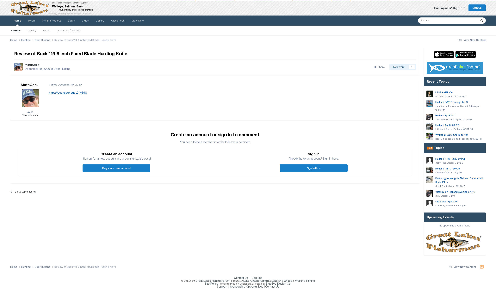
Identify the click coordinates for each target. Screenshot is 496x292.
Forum (31, 20)
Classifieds (118, 20)
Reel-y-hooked (443, 138)
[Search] (481, 20)
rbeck (438, 186)
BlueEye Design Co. (278, 283)
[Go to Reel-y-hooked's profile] (429, 136)
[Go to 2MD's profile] (429, 117)
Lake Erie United (281, 280)
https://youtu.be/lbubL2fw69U (68, 92)
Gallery (32, 30)
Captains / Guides (69, 30)
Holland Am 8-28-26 (447, 125)
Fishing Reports (51, 20)
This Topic (466, 20)
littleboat (440, 129)
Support (222, 286)
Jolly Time (440, 163)
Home (17, 20)
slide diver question (446, 201)
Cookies (256, 277)
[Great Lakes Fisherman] (455, 242)
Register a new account (116, 168)
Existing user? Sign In (448, 8)
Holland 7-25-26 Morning (450, 158)
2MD (437, 119)
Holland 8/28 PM (445, 115)
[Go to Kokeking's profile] (429, 203)
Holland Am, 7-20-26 (447, 168)
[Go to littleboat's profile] (429, 126)
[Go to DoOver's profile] (429, 94)
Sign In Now (314, 168)
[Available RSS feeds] (482, 267)
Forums (16, 30)
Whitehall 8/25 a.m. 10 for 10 (451, 134)
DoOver (439, 96)
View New (138, 20)
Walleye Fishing (305, 280)
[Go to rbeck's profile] (429, 179)
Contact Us (241, 277)
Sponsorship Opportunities (246, 286)
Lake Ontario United (256, 280)
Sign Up (477, 7)
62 (31, 112)
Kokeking (440, 205)
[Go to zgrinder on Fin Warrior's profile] (429, 103)
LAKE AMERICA (444, 92)
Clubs (85, 20)
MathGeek (32, 64)
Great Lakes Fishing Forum (212, 280)
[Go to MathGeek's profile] (18, 67)
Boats (71, 20)
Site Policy (211, 283)
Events (47, 30)
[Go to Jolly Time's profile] (429, 160)
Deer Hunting (62, 68)
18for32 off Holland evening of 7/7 (455, 191)
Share (380, 66)
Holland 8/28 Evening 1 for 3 (451, 102)
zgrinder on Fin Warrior (447, 106)
